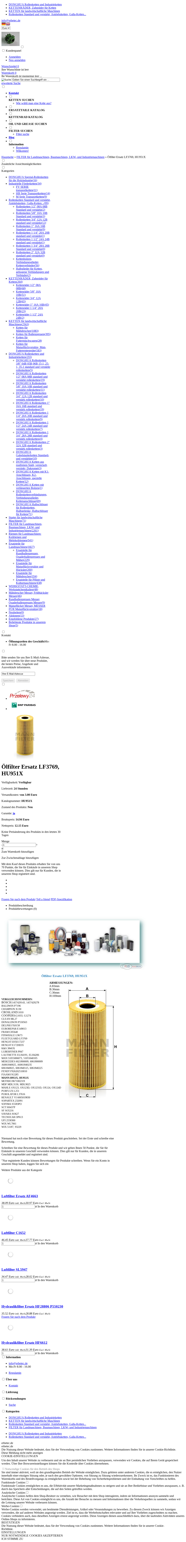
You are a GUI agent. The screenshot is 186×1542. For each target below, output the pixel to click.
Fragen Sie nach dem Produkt (18, 899)
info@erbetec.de (10, 20)
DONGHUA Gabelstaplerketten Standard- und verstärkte (32, 455)
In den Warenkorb (48, 1206)
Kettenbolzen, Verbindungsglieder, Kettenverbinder (27, 262)
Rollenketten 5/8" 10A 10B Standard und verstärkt (31, 214)
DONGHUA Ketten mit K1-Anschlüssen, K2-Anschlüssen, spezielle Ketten (32, 476)
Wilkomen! (22, 150)
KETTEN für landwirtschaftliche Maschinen (34, 11)
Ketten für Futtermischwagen (29, 339)
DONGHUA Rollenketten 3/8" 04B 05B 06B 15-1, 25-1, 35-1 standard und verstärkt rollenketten (33, 365)
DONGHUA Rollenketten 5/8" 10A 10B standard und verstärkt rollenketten (32, 386)
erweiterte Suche (11, 83)
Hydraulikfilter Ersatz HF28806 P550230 (32, 1306)
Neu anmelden (17, 60)
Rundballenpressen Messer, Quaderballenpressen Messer (27, 601)
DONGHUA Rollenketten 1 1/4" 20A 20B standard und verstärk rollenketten (32, 416)
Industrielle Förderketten (25, 183)
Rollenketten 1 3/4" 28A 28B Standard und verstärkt (33, 247)
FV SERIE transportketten (26, 188)
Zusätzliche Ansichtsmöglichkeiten (21, 163)
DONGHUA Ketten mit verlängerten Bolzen (30, 486)
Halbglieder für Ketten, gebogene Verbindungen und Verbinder (32, 272)
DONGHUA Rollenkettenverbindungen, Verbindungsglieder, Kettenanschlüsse (31, 496)
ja (14, 813)
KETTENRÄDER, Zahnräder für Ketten (32, 7)
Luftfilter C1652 (13, 1233)
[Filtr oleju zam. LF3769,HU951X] (24, 757)
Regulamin (22, 147)
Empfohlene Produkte (24, 618)
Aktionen (16, 615)
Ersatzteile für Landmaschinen (22, 545)
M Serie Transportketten (31, 196)
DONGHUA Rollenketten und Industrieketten (35, 4)
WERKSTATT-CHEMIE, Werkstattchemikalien (24, 588)
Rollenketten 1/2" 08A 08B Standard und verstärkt (31, 208)
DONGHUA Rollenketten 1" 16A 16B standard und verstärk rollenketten (33, 406)
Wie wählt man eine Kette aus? (33, 103)
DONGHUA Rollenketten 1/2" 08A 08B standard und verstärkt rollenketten (32, 376)
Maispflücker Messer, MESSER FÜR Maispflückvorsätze (27, 607)
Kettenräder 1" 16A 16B (32, 304)
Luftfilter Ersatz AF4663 (19, 1196)
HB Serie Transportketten (33, 193)
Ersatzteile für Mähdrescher (26, 575)
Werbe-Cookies (10, 1506)
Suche (12, 1404)
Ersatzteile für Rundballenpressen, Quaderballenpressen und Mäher (30, 555)
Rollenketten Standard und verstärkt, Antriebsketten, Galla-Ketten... (47, 14)
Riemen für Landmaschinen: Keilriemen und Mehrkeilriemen (25, 537)
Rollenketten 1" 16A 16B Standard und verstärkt (30, 228)
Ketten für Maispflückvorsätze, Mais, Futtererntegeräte (31, 347)
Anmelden (15, 56)
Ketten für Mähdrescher (27, 329)
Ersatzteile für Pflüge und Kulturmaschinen (30, 581)
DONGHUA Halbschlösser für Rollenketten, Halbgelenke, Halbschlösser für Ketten (32, 509)
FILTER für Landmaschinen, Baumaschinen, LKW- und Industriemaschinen (25, 527)
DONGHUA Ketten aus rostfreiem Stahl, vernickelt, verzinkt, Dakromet (31, 465)
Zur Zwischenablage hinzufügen (20, 857)
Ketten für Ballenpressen (33, 334)
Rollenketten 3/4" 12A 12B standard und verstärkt (31, 221)
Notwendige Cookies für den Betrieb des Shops (32, 1469)
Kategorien (7, 170)
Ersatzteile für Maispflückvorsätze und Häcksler (29, 566)
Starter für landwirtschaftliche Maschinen (26, 519)
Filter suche (22, 134)
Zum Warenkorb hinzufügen (17, 851)
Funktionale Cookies (13, 1482)
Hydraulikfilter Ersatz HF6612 (24, 1343)
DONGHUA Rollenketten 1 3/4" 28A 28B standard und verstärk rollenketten (32, 435)
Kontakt (6, 635)
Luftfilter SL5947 (14, 1269)
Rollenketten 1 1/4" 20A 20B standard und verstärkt (33, 234)
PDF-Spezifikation (61, 899)
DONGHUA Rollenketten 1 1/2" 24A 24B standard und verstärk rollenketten (32, 426)
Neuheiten (16, 612)
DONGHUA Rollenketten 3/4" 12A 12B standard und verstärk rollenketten (32, 396)
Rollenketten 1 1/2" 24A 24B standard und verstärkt (33, 241)
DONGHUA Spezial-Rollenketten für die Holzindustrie (28, 178)
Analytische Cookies (13, 1492)
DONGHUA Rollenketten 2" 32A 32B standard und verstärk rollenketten (33, 445)
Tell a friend (43, 899)
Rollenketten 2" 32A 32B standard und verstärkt (30, 254)
